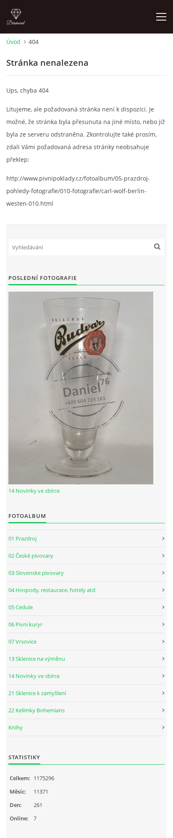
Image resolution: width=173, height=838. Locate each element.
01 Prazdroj (22, 538)
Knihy (15, 727)
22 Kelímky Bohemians (36, 710)
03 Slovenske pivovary (36, 573)
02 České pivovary (30, 555)
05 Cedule (20, 607)
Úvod (13, 42)
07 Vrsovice (22, 641)
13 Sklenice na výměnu (36, 658)
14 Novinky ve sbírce (34, 490)
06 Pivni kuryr (25, 624)
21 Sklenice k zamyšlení (37, 693)
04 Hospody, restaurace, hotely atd (51, 590)
